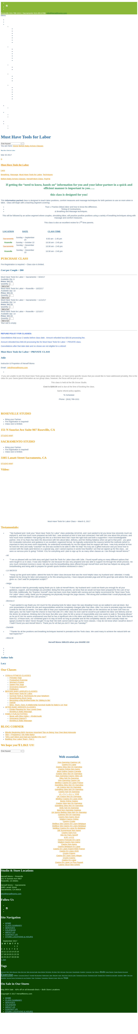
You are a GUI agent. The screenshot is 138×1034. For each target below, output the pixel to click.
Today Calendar (15, 108)
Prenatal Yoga (19, 31)
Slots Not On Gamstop (69, 808)
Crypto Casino (69, 853)
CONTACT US (11, 934)
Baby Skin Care (22, 972)
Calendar (8, 106)
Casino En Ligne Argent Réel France (69, 849)
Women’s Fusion (20, 36)
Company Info (10, 124)
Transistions (45, 978)
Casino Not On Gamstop (69, 792)
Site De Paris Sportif (69, 835)
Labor (50, 975)
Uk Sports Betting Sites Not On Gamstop (69, 812)
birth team (63, 972)
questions (120, 975)
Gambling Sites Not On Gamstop (27, 99)
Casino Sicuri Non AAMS (69, 865)
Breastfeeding (76, 972)
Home (7, 20)
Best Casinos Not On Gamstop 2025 (28, 94)
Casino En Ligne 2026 (69, 851)
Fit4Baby (15, 975)
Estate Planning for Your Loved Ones (28, 67)
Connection (89, 972)
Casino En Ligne (69, 765)
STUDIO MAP (7, 436)
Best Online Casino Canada (69, 771)
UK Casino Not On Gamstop (69, 787)
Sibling (125, 975)
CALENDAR (10, 930)
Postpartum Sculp (92, 975)
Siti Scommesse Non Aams (69, 830)
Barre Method (41, 972)
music (59, 975)
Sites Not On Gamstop (69, 778)
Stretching (3, 978)
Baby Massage (13, 972)
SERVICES (10, 928)
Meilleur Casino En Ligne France (69, 783)
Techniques (48, 175)
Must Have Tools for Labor (24, 49)
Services (8, 112)
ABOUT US (10, 932)
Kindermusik (45, 975)
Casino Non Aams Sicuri (69, 817)
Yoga (65, 978)
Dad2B (16, 58)
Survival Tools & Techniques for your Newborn (32, 51)
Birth (58, 972)
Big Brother (48, 972)
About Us (9, 22)
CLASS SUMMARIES (18, 85)
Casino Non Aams (69, 844)
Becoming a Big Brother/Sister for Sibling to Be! (33, 56)
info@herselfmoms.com (57, 13)
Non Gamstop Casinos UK (69, 762)
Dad (93, 972)
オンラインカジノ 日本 (69, 794)
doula (102, 972)
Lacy (3, 170)
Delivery (97, 972)
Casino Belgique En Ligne (69, 847)
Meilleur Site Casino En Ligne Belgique (69, 824)
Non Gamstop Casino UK (69, 780)
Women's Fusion (53, 978)
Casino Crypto (69, 821)
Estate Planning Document (121, 972)
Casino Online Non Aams (69, 769)
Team (32, 978)
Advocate (3, 972)
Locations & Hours (16, 126)
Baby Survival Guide (32, 972)
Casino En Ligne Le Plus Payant (69, 862)
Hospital (32, 975)
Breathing (5, 175)
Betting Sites (19, 96)
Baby (7, 972)
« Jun (3, 960)
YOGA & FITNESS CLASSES (18, 675)
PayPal (47, 179)
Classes (8, 24)
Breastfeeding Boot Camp (24, 54)
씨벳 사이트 (69, 837)
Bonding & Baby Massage (24, 69)
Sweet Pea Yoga (20, 38)
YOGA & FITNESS (16, 26)
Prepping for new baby (111, 975)
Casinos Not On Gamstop (24, 92)
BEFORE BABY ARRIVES (19, 47)
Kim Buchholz (38, 975)
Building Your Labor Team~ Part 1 (19, 739)
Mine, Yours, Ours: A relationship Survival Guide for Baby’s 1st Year (41, 60)
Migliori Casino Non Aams (69, 842)
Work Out (60, 978)
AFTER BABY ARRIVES (19, 65)
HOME (8, 923)
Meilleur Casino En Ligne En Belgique (69, 828)
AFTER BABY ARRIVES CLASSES (20, 707)
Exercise (7, 975)
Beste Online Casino (69, 801)
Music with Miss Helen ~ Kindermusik (29, 76)
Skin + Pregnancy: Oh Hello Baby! (20, 735)
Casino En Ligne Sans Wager (69, 856)
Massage (14, 175)
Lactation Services (16, 115)
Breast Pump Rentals (18, 117)
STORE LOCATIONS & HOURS (19, 937)
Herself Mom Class (35, 179)
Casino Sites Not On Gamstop (69, 767)
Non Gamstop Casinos (23, 90)
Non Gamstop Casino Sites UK (69, 776)
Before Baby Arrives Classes (31, 146)
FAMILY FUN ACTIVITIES (19, 74)
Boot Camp (69, 972)
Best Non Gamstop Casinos (69, 810)
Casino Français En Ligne (69, 840)
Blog (7, 121)
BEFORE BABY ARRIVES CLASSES (21, 691)
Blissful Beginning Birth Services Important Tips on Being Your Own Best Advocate (40, 732)
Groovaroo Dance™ (22, 40)
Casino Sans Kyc (69, 833)
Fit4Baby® (18, 42)
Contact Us (14, 128)
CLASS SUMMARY (13, 925)
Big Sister (54, 972)
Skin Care (129, 975)
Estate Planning (109, 972)
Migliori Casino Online (69, 819)
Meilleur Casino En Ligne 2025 (69, 799)
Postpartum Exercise (22, 33)
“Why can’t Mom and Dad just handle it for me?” (25, 737)
